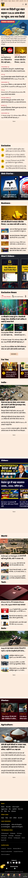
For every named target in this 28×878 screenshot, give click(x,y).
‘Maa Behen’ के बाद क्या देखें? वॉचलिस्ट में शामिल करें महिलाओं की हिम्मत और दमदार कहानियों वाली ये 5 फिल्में (9, 718)
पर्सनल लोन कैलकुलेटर (16, 825)
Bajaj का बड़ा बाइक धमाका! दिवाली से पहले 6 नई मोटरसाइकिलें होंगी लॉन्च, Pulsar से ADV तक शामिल (13, 649)
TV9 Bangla (11, 836)
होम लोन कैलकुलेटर (5, 825)
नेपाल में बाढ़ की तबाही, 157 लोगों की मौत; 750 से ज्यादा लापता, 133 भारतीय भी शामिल (18, 571)
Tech (2, 90)
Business (3, 105)
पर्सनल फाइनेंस (15, 807)
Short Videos (7, 256)
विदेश (5, 811)
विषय (6, 818)
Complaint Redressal (18, 852)
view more (13, 354)
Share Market (4, 67)
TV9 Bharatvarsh (5, 834)
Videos (4, 461)
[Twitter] (11, 863)
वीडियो (15, 818)
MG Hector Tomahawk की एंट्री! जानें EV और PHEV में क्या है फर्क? (9, 504)
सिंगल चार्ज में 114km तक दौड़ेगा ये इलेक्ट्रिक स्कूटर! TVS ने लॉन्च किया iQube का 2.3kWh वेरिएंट (18, 669)
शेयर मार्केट (8, 807)
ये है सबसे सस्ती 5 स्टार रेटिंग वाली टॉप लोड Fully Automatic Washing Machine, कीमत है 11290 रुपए (18, 623)
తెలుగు (13, 1)
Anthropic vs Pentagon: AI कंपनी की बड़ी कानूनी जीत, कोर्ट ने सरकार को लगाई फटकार (13, 557)
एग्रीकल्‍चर (13, 811)
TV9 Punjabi (3, 838)
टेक (9, 811)
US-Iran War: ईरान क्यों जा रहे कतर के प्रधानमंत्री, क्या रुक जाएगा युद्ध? (17, 564)
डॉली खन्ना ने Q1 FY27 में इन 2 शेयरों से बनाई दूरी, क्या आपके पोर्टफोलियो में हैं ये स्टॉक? (16, 156)
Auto (2, 75)
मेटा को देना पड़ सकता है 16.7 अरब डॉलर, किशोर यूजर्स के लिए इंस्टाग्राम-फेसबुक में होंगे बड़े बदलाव (18, 617)
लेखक (2, 818)
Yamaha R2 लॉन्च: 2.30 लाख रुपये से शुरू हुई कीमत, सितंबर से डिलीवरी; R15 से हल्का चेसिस (17, 663)
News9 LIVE (3, 840)
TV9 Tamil (10, 838)
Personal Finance (5, 98)
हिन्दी (2, 1)
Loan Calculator (6, 821)
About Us (9, 849)
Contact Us (3, 849)
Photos (4, 701)
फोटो (10, 818)
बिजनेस (2, 807)
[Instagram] (16, 863)
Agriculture (7, 725)
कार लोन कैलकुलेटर (5, 827)
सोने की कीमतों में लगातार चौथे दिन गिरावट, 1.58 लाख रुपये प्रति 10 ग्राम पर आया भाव (20, 60)
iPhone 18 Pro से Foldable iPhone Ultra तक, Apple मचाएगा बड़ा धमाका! (13, 603)
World (4, 536)
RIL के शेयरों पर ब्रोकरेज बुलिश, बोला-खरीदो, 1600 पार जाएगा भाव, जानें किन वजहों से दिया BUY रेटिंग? (15, 150)
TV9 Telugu (19, 834)
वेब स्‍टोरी (20, 818)
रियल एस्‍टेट (20, 809)
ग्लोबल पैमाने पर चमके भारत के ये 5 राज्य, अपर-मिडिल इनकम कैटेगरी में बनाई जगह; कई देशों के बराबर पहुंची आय (16, 167)
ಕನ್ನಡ (10, 1)
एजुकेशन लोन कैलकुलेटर (17, 827)
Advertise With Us (17, 849)
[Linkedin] (19, 863)
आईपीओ (14, 809)
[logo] (2, 4)
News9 (5, 1)
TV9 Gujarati (17, 836)
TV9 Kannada (4, 836)
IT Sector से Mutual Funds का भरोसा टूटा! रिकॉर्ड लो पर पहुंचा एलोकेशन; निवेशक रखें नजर (15, 162)
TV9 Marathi (12, 834)
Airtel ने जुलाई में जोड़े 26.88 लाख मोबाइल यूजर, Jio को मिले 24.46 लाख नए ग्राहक (18, 610)
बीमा (10, 809)
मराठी (17, 1)
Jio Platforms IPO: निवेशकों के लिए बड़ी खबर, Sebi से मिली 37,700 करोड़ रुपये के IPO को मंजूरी (7, 60)
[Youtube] (14, 863)
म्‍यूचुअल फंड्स (4, 809)
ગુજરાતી (21, 1)
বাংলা (25, 1)
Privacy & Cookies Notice (6, 852)
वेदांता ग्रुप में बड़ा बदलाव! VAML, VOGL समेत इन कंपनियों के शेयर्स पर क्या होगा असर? (12, 484)
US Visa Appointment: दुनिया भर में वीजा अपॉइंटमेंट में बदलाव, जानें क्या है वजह (17, 577)
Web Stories (7, 174)
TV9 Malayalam (17, 838)
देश (2, 811)
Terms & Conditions (5, 855)
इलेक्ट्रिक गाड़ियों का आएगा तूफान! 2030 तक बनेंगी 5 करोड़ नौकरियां (17, 656)
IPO (2, 55)
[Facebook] (8, 863)
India (3, 383)
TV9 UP (23, 838)
